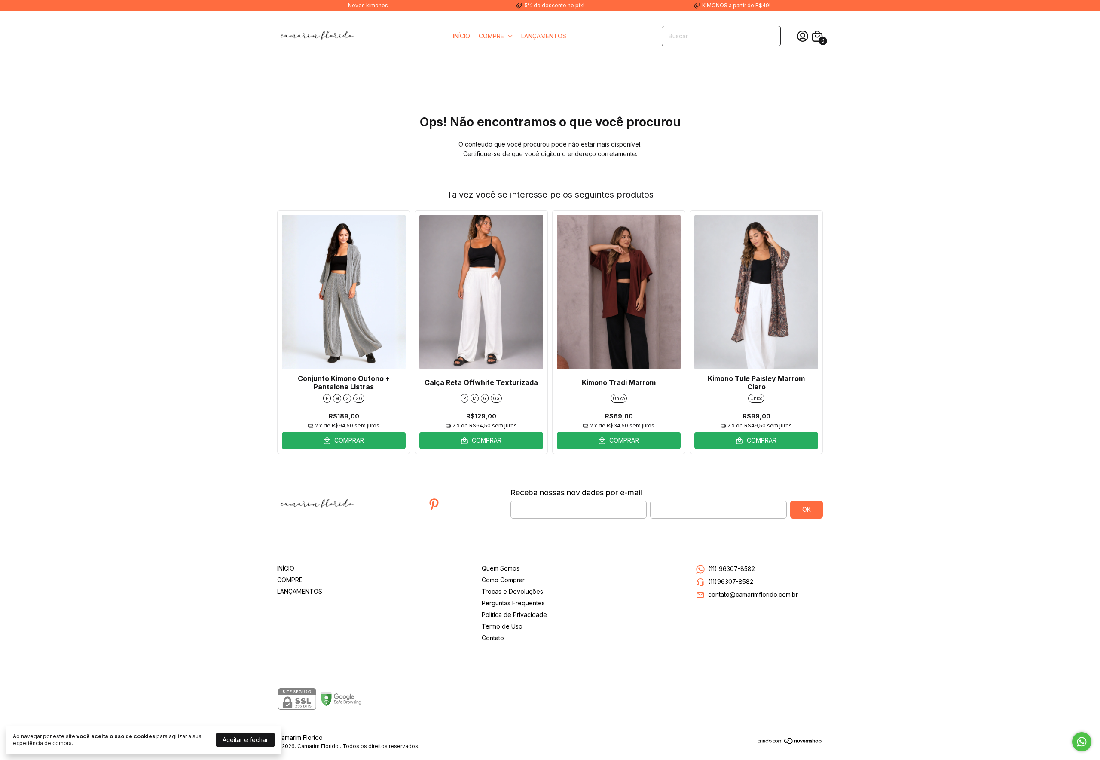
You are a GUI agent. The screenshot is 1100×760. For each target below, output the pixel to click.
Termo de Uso (502, 626)
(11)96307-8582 (730, 581)
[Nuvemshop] (790, 742)
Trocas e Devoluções (512, 591)
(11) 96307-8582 (731, 568)
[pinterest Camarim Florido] (434, 504)
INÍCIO (461, 36)
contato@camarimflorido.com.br (753, 594)
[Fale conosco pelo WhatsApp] (1081, 741)
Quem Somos (500, 568)
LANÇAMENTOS (543, 36)
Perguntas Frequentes (513, 603)
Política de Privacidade (514, 614)
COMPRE (491, 36)
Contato (493, 637)
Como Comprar (503, 579)
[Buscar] (769, 35)
